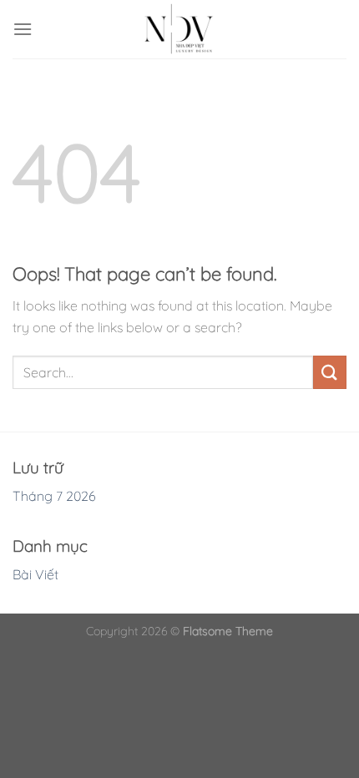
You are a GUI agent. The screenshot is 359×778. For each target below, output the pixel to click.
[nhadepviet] (179, 29)
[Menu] (23, 28)
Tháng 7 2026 (54, 496)
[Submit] (329, 372)
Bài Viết (35, 574)
